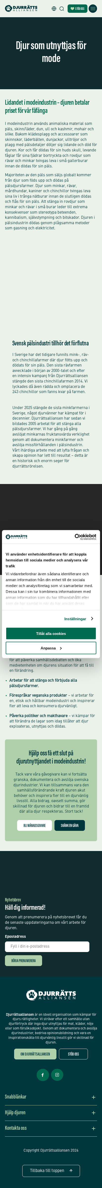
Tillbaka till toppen (47, 1171)
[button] (54, 8)
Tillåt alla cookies (51, 633)
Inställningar (75, 618)
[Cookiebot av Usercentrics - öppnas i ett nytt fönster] (74, 537)
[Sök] (61, 8)
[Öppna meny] (93, 8)
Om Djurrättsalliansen (35, 1055)
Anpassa (48, 648)
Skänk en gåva (69, 826)
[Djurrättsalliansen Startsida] (51, 995)
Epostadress (15, 937)
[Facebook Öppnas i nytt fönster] (43, 1080)
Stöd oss (79, 9)
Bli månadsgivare (35, 826)
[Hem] (21, 9)
